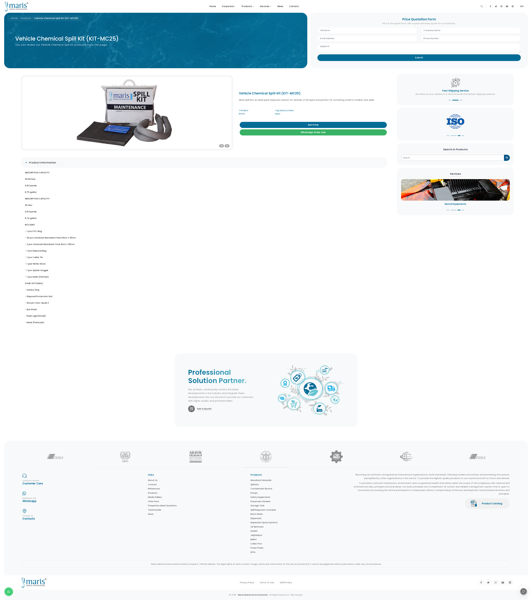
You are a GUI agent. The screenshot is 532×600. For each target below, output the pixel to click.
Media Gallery (257, 497)
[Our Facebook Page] (490, 6)
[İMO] (125, 456)
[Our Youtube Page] (507, 6)
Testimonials (257, 509)
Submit (419, 57)
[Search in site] (482, 6)
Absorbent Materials (158, 480)
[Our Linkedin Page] (512, 6)
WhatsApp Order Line (313, 132)
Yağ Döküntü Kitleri (284, 110)
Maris (277, 113)
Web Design (296, 595)
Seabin (151, 530)
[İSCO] (195, 456)
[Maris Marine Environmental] (16, 6)
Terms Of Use (267, 582)
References (256, 488)
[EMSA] (54, 456)
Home (14, 18)
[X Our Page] (496, 6)
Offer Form (256, 501)
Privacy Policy (247, 582)
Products (26, 18)
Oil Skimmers (154, 526)
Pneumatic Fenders (158, 501)
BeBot (151, 539)
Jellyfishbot (154, 535)
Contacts (28, 519)
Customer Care (32, 483)
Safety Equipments (157, 497)
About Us (255, 480)
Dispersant (153, 518)
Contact (254, 484)
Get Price (313, 124)
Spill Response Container (160, 509)
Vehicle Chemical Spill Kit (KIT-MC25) (56, 18)
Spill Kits (152, 484)
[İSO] (336, 456)
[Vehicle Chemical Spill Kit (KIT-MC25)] (127, 113)
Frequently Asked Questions (264, 505)
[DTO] (266, 456)
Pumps (151, 492)
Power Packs (154, 547)
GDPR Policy (286, 582)
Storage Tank (155, 505)
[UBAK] (406, 456)
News (253, 514)
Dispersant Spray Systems (161, 522)
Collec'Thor (153, 543)
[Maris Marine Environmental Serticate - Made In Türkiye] (455, 121)
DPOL (150, 552)
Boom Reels (154, 514)
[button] (449, 100)
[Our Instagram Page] (501, 6)
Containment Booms (159, 488)
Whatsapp (29, 501)
